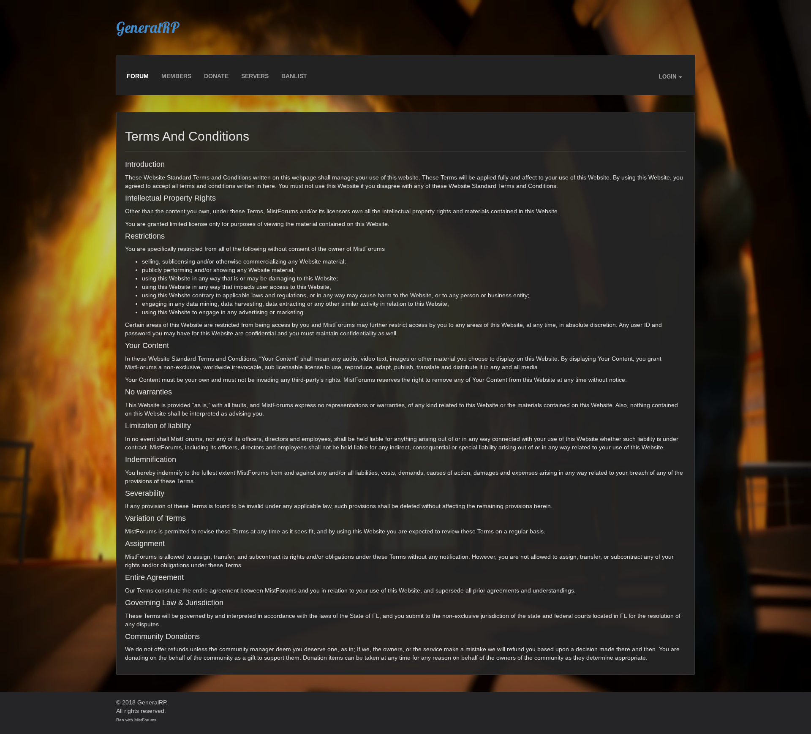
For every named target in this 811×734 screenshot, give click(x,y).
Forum (138, 76)
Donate (216, 76)
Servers (255, 76)
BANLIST (294, 76)
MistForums (145, 720)
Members (176, 76)
